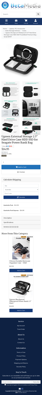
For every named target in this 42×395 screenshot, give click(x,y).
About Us (21, 339)
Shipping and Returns (21, 363)
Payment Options (21, 359)
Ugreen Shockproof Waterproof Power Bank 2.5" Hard (20, 301)
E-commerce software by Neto (29, 391)
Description (8, 218)
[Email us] (20, 389)
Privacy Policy (21, 356)
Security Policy (21, 367)
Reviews (6, 227)
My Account (21, 326)
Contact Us (21, 342)
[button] (21, 172)
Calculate (21, 197)
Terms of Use (21, 352)
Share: (4, 146)
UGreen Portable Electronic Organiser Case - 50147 (19, 262)
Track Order (21, 329)
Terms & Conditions (23, 385)
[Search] (38, 14)
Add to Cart (22, 167)
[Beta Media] (21, 6)
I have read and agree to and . (22, 385)
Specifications (8, 222)
